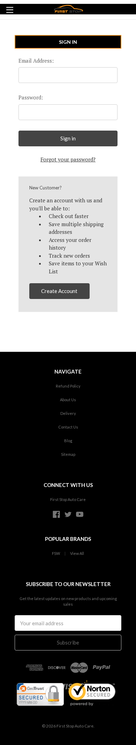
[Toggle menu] (9, 9)
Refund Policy (68, 386)
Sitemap (68, 454)
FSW (56, 553)
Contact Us (68, 427)
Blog (68, 440)
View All (77, 553)
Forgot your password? (68, 159)
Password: (30, 97)
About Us (68, 399)
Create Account (59, 291)
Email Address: (36, 60)
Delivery (68, 413)
